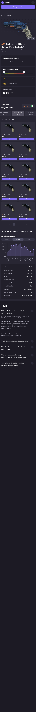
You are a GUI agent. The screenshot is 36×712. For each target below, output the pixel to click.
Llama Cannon (25, 14)
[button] (18, 79)
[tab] (6, 239)
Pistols (10, 14)
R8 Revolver (17, 14)
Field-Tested (4, 15)
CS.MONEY (4, 14)
